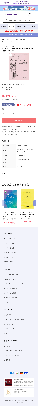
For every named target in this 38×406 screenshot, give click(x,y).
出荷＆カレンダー (10, 329)
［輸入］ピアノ (8, 42)
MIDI (34, 26)
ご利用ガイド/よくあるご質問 (14, 320)
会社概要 (7, 360)
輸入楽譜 (11, 26)
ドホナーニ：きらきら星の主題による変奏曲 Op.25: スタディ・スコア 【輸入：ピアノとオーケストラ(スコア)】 (27, 214)
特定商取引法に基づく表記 (13, 351)
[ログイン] (24, 14)
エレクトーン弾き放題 (11, 274)
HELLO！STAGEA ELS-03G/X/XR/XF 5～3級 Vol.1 (9, 214)
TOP (3, 39)
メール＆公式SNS (10, 293)
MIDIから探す (8, 262)
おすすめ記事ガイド (10, 288)
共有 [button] (5, 174)
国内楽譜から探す (10, 243)
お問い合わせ (8, 333)
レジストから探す (10, 257)
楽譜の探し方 (8, 324)
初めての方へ (8, 315)
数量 (3, 109)
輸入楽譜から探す (10, 248)
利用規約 (7, 346)
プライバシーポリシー (11, 355)
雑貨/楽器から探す (10, 253)
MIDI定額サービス (10, 279)
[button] (33, 14)
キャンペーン (8, 302)
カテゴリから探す (10, 239)
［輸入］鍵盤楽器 (19, 39)
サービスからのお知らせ (12, 297)
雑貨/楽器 (19, 26)
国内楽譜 (3, 26)
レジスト (26, 26)
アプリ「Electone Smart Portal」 (16, 284)
